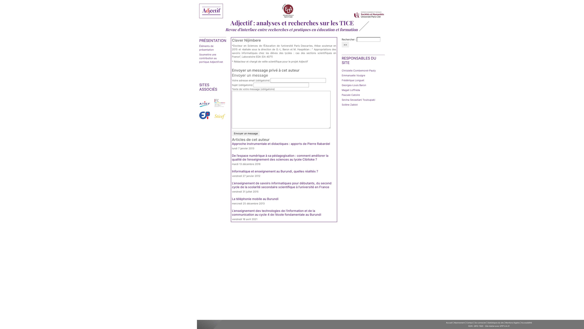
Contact (469, 323)
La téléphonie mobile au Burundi (255, 199)
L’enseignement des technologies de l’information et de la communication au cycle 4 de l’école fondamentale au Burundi (276, 212)
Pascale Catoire (351, 94)
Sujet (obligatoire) (242, 85)
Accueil (449, 323)
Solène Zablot (350, 104)
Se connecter (480, 323)
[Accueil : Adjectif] (211, 11)
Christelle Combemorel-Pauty (359, 70)
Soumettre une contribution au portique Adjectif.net (211, 58)
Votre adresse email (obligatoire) (251, 80)
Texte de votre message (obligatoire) (253, 89)
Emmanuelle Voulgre (353, 75)
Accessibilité (526, 323)
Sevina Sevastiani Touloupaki (358, 99)
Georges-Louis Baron (354, 85)
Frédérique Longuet (353, 80)
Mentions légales (512, 323)
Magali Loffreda (351, 90)
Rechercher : (349, 39)
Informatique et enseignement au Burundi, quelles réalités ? (275, 171)
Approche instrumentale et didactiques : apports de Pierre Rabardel (281, 144)
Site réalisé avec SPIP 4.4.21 (497, 326)
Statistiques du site (496, 323)
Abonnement (459, 323)
